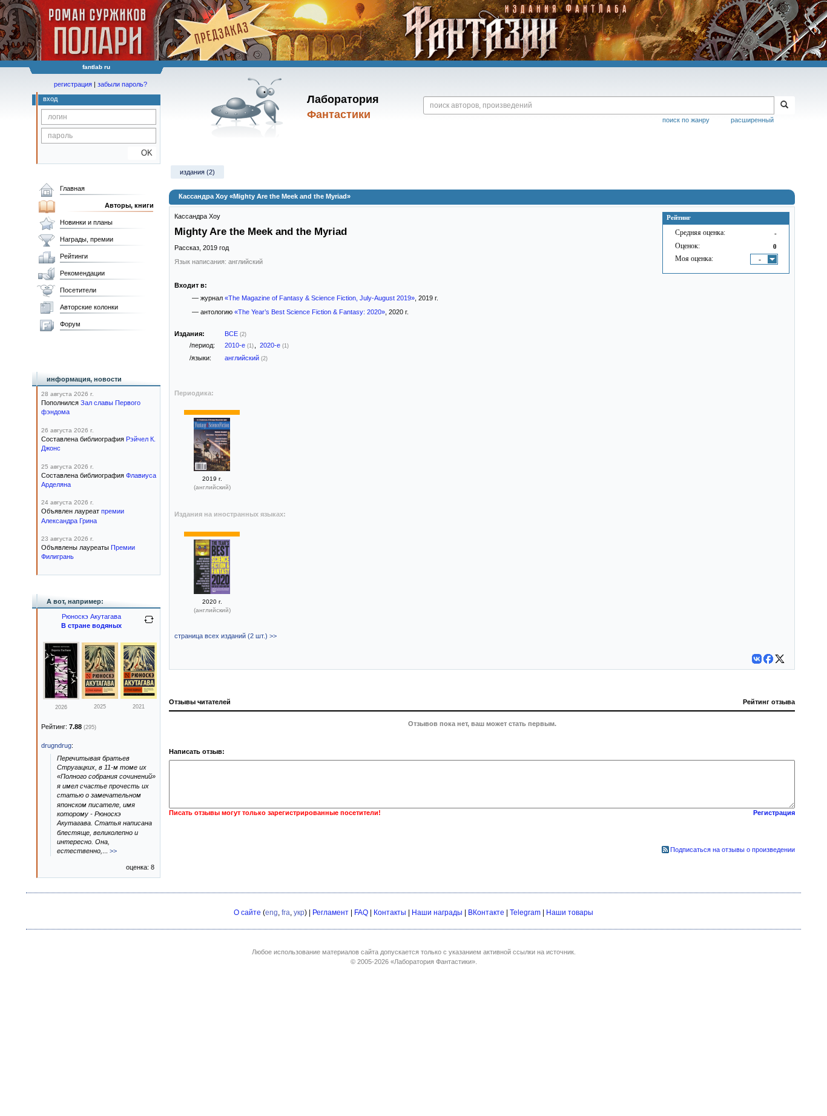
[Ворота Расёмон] (61, 697)
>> (113, 850)
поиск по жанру (686, 120)
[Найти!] (784, 105)
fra (286, 912)
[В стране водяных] (100, 696)
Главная (72, 188)
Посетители (78, 290)
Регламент (330, 912)
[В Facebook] (768, 659)
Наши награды (437, 912)
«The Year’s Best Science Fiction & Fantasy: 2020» (309, 311)
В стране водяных (91, 625)
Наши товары (569, 912)
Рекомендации (82, 273)
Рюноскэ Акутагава (91, 616)
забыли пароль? (122, 84)
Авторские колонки (89, 307)
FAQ (361, 912)
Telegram (525, 912)
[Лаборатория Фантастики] (249, 107)
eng (271, 912)
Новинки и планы (86, 222)
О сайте (247, 912)
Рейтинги (74, 256)
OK (142, 152)
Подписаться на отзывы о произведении (732, 849)
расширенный (752, 120)
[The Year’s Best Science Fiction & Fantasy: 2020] (212, 591)
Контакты (390, 912)
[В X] (780, 659)
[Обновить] (149, 624)
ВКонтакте (486, 912)
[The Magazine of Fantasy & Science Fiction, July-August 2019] (212, 468)
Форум (70, 324)
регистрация (73, 84)
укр (299, 912)
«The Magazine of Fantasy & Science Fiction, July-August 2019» (320, 298)
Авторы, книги (129, 205)
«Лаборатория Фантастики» (432, 961)
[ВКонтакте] (757, 659)
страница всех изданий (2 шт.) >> (225, 635)
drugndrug (56, 745)
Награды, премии (86, 239)
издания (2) (197, 172)
